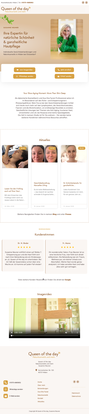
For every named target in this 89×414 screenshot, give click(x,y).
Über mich (41, 385)
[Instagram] (86, 2)
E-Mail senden (15, 396)
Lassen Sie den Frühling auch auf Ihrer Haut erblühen (14, 191)
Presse (68, 214)
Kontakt (40, 398)
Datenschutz (76, 396)
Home (40, 382)
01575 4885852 (15, 382)
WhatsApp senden (16, 389)
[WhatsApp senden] (5, 389)
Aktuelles (41, 401)
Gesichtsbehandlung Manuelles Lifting (42, 184)
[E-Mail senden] (5, 396)
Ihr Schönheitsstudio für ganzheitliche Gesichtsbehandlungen (72, 185)
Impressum (76, 393)
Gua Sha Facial (43, 392)
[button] (87, 9)
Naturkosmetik (43, 395)
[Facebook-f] (83, 2)
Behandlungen (43, 388)
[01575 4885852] (5, 382)
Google (68, 280)
